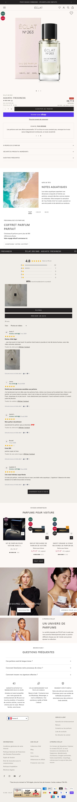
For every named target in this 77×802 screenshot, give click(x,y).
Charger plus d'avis (38, 491)
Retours (57, 725)
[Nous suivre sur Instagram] (9, 776)
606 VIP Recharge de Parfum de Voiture (38, 545)
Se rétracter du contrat (62, 735)
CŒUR (38, 212)
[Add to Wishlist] (71, 13)
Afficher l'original (24, 347)
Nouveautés (23, 610)
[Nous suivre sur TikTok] (20, 776)
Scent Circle (34, 756)
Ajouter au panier (44, 109)
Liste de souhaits (60, 731)
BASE (47, 212)
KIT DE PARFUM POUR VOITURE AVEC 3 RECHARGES (14, 545)
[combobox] (17, 718)
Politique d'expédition (10, 766)
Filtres (38, 310)
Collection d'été (35, 746)
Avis (31, 753)
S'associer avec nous (37, 763)
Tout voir (38, 561)
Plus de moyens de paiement (38, 119)
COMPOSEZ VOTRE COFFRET (16, 244)
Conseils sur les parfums (63, 728)
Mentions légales (9, 770)
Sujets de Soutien (9, 757)
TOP (30, 212)
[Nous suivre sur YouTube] (15, 776)
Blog (31, 749)
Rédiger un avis (38, 316)
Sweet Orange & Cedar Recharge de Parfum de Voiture (63, 545)
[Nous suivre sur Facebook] (4, 776)
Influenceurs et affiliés (37, 759)
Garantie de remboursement (64, 721)
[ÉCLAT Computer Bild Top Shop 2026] (27, 792)
